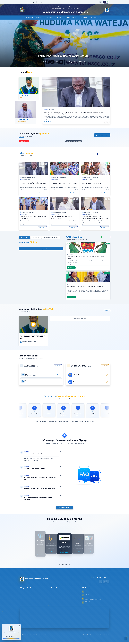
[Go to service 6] (66, 562)
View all (107, 309)
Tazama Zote (58, 364)
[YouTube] (104, 579)
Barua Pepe (59, 2)
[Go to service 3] (62, 562)
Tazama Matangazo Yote (41, 247)
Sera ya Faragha (87, 633)
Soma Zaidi (48, 119)
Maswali (22, 2)
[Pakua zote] (57, 372)
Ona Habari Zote (104, 152)
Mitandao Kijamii (31, 2)
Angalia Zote (105, 235)
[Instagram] (100, 579)
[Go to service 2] (61, 562)
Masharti (97, 633)
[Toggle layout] (19, 626)
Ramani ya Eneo (105, 633)
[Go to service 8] (69, 562)
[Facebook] (107, 579)
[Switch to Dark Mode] (100, 2)
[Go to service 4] (63, 562)
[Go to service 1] (59, 562)
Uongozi (41, 2)
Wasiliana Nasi (50, 2)
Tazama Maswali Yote (63, 505)
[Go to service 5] (65, 562)
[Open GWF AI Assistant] (125, 638)
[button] (41, 453)
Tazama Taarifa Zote (103, 133)
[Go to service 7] (67, 562)
